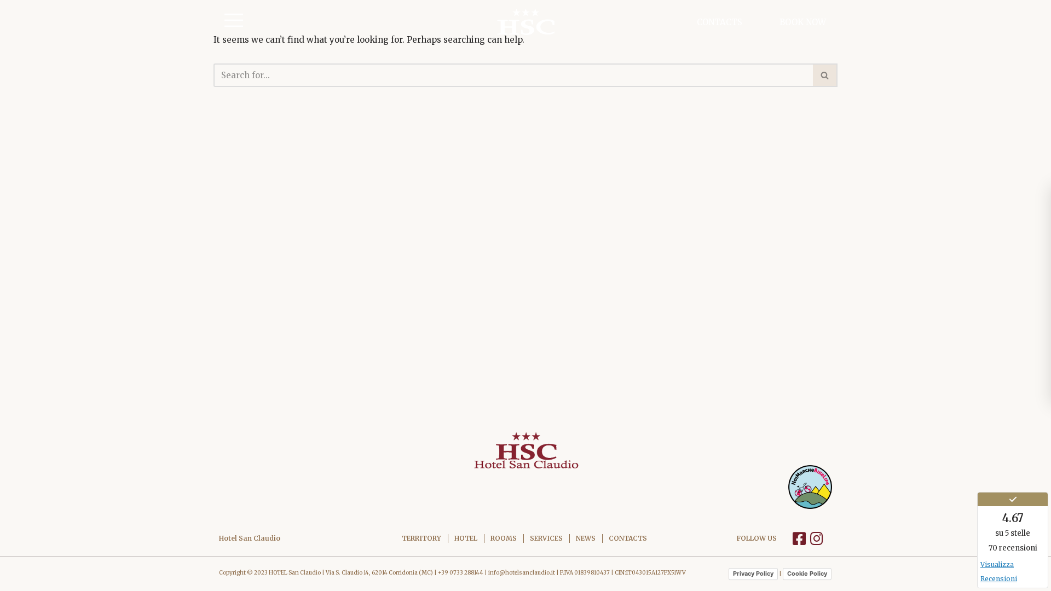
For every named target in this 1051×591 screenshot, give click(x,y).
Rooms (503, 538)
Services (546, 538)
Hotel (465, 538)
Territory (421, 538)
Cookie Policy (807, 573)
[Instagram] (817, 538)
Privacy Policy (753, 573)
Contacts (628, 538)
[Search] (825, 75)
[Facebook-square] (799, 538)
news (586, 538)
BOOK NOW (802, 22)
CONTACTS (719, 22)
